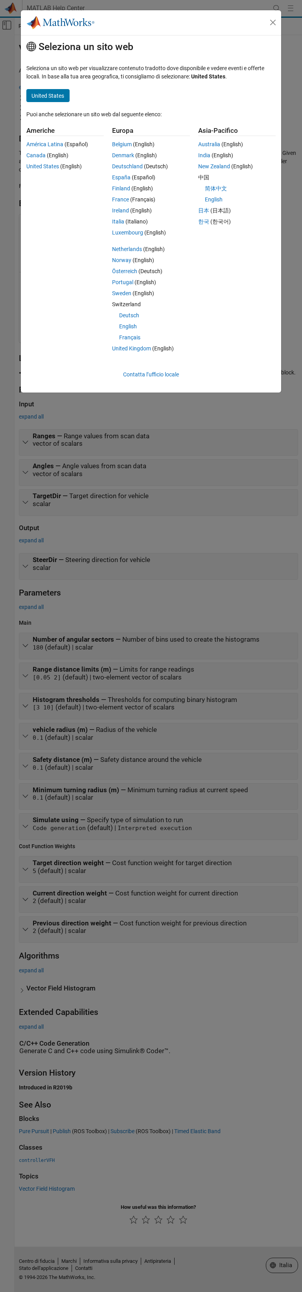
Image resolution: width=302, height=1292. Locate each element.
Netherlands (127, 249)
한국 (203, 221)
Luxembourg (127, 232)
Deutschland (127, 166)
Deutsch (129, 315)
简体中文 (216, 188)
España (121, 177)
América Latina (44, 144)
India (204, 155)
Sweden (121, 293)
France (120, 199)
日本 (203, 210)
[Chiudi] (272, 22)
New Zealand (214, 166)
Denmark (123, 155)
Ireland (120, 210)
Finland (121, 188)
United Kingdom (131, 348)
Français (129, 337)
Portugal (122, 282)
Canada (36, 155)
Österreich (124, 271)
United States (42, 166)
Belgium (122, 144)
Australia (209, 144)
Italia (118, 221)
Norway (121, 260)
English (128, 326)
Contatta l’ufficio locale (151, 374)
